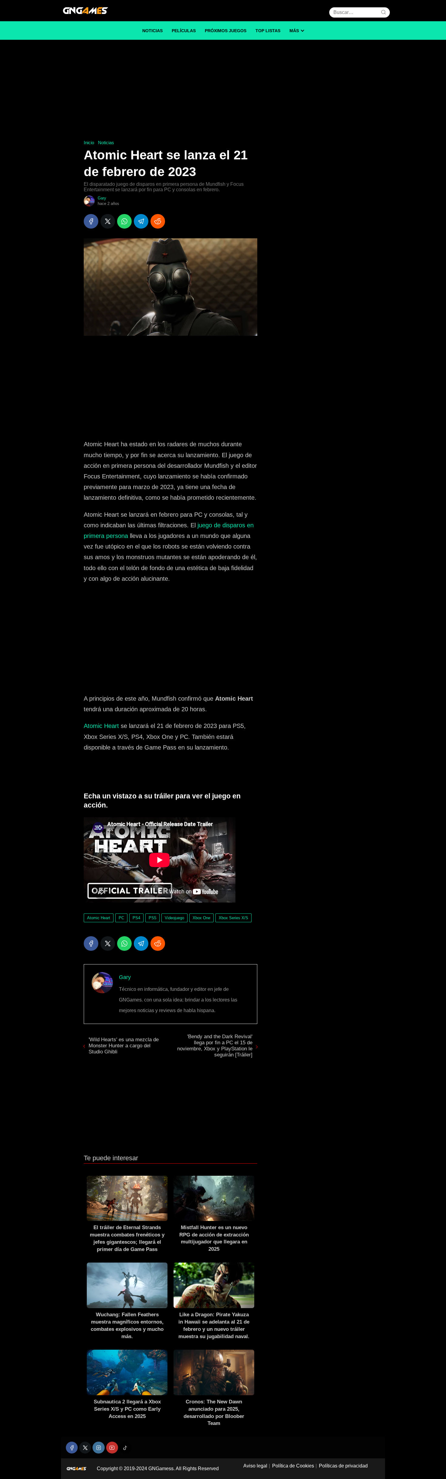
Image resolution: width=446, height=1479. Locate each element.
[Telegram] (141, 221)
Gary (102, 198)
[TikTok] (125, 1447)
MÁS (294, 30)
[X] (107, 221)
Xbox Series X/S (233, 918)
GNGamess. (161, 1468)
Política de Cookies (293, 1465)
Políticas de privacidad (343, 1465)
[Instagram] (98, 1447)
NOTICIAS (152, 30)
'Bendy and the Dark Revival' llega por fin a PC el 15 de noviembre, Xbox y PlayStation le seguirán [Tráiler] (214, 1046)
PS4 (136, 918)
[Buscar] (383, 12)
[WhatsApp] (124, 221)
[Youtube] (112, 1447)
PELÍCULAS (184, 30)
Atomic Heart (101, 725)
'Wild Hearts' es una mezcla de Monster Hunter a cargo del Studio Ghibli (124, 1046)
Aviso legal (255, 1465)
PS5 (152, 918)
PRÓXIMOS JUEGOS (225, 30)
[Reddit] (157, 221)
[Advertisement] (223, 91)
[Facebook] (91, 221)
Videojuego (174, 918)
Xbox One (201, 918)
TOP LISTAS (267, 30)
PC (121, 918)
